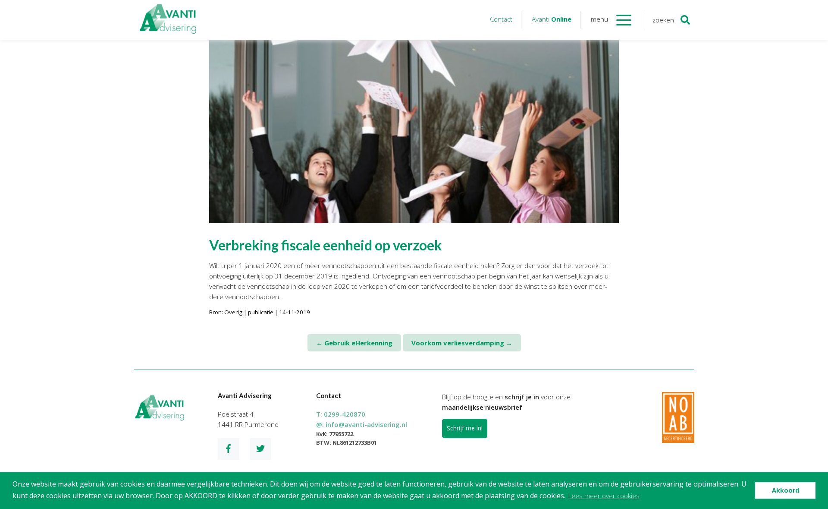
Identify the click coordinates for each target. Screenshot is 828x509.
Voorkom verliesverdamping (461, 342)
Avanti (551, 19)
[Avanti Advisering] (168, 20)
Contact (501, 19)
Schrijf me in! (465, 428)
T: (340, 414)
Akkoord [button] (785, 490)
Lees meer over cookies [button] (604, 495)
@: (361, 424)
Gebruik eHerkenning (354, 342)
